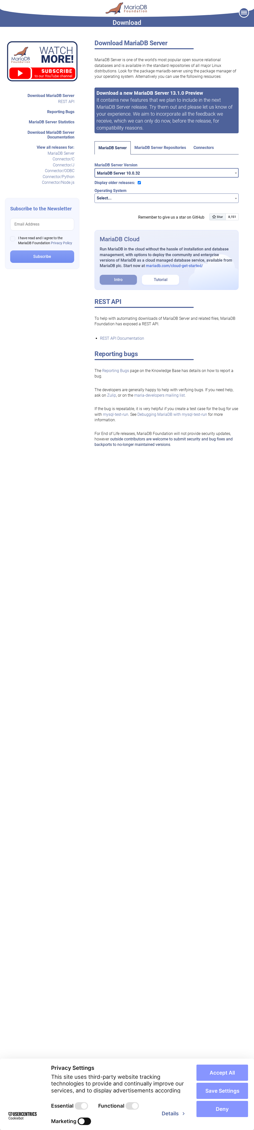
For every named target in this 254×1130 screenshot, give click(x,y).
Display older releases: (115, 182)
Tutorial (160, 279)
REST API (66, 101)
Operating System (111, 190)
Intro (118, 279)
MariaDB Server (61, 153)
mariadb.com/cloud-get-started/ (174, 265)
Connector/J (63, 165)
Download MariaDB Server (51, 95)
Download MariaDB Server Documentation (51, 135)
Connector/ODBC (59, 170)
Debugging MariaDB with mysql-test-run (172, 414)
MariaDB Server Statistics (51, 122)
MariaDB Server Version (116, 165)
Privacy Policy (61, 243)
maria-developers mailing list (159, 395)
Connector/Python (58, 176)
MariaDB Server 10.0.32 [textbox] (118, 173)
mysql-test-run (115, 414)
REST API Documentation (122, 338)
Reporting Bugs (60, 111)
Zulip (111, 395)
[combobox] (166, 173)
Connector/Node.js (58, 182)
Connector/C (63, 159)
